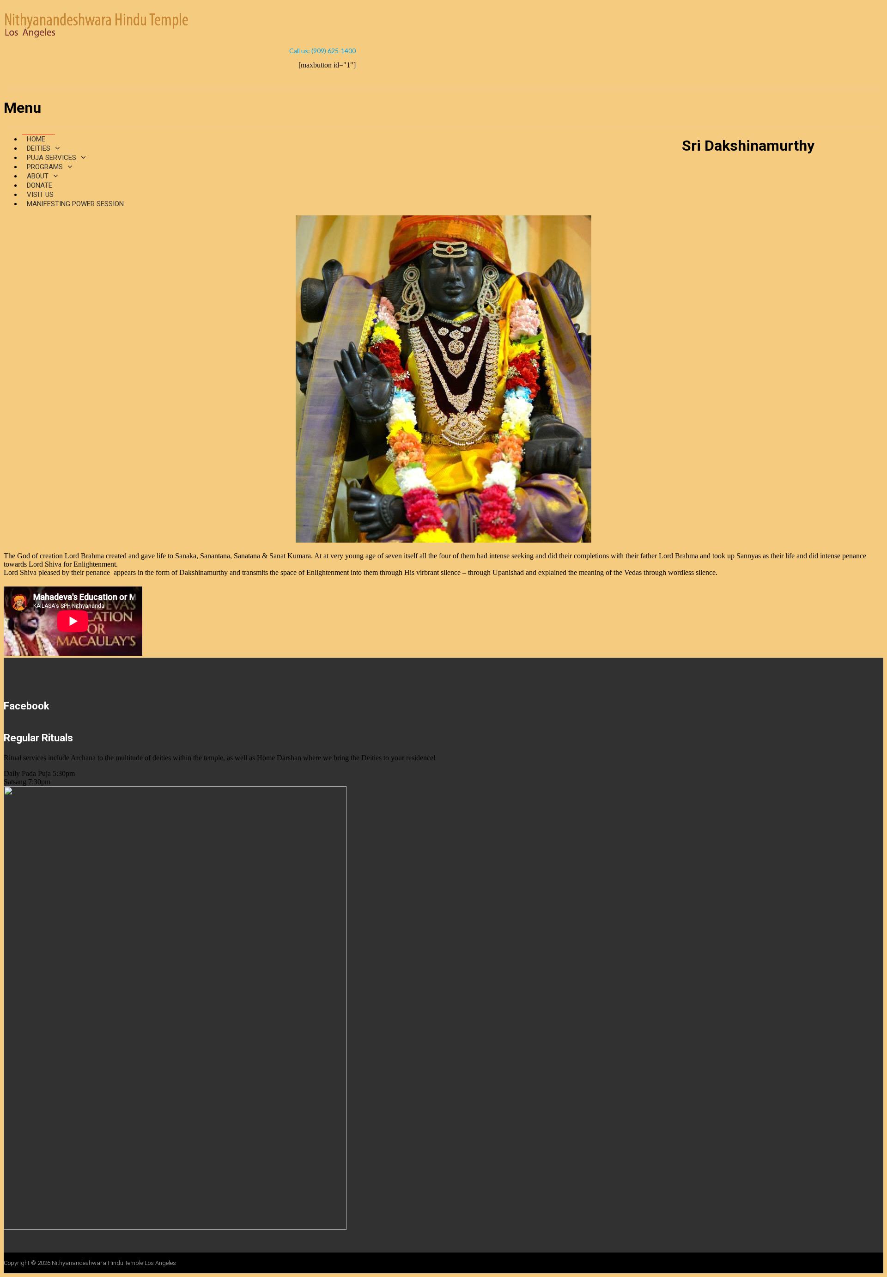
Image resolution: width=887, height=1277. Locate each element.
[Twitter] (329, 77)
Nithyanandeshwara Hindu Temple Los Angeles (114, 1262)
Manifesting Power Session (75, 204)
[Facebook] (310, 77)
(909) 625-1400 (333, 51)
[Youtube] (347, 77)
